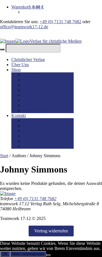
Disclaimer (32, 130)
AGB (28, 146)
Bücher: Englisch (38, 79)
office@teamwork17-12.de (24, 26)
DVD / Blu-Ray (37, 100)
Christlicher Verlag (28, 59)
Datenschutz (34, 135)
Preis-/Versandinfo (39, 141)
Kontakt (18, 115)
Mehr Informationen (28, 254)
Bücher (29, 74)
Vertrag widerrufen (51, 230)
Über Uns (20, 64)
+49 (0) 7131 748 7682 (60, 21)
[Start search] (2, 49)
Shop (16, 69)
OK (5, 254)
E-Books (31, 105)
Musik (28, 95)
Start (4, 155)
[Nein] (48, 255)
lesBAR (30, 90)
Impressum (32, 125)
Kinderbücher (35, 110)
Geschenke (32, 85)
